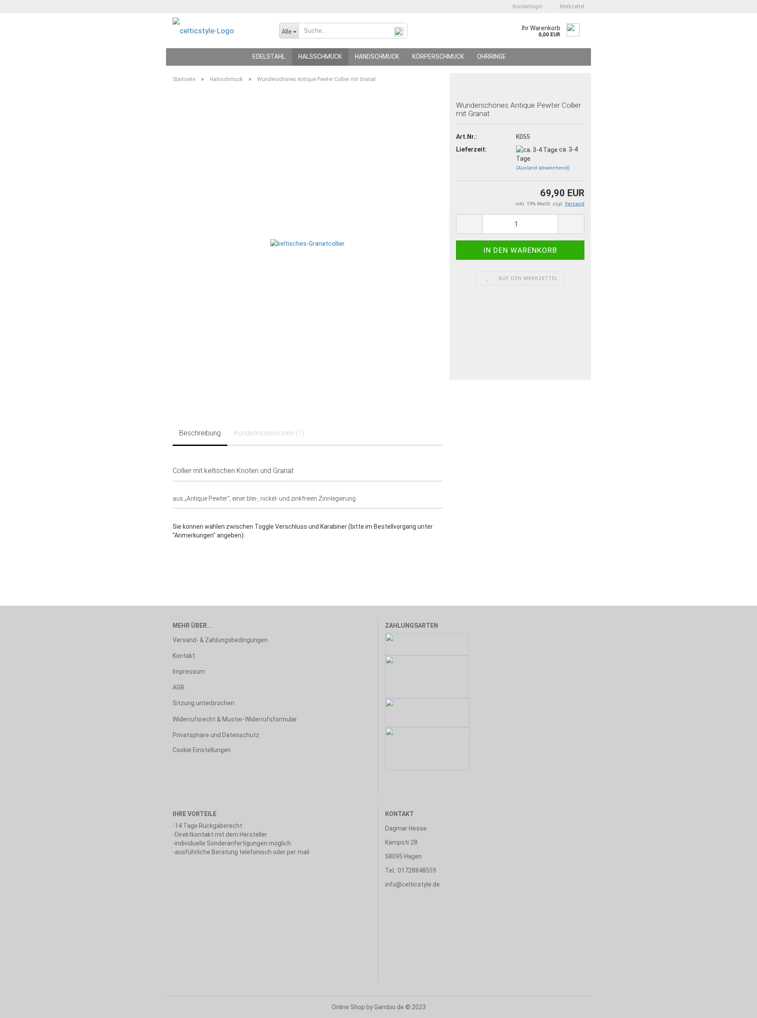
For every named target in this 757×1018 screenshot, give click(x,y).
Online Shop (348, 1007)
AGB (178, 687)
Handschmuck (377, 56)
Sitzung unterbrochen (203, 703)
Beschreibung (200, 433)
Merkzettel (570, 7)
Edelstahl (268, 56)
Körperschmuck (438, 56)
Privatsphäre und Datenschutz (216, 735)
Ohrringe (491, 56)
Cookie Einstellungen (202, 749)
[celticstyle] (219, 30)
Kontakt (184, 655)
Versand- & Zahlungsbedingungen (220, 639)
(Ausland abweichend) (543, 168)
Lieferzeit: (471, 149)
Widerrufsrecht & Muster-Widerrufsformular (235, 719)
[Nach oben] (733, 1005)
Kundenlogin (526, 7)
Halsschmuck (320, 56)
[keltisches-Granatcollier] (307, 242)
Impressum (189, 671)
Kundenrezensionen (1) (269, 433)
